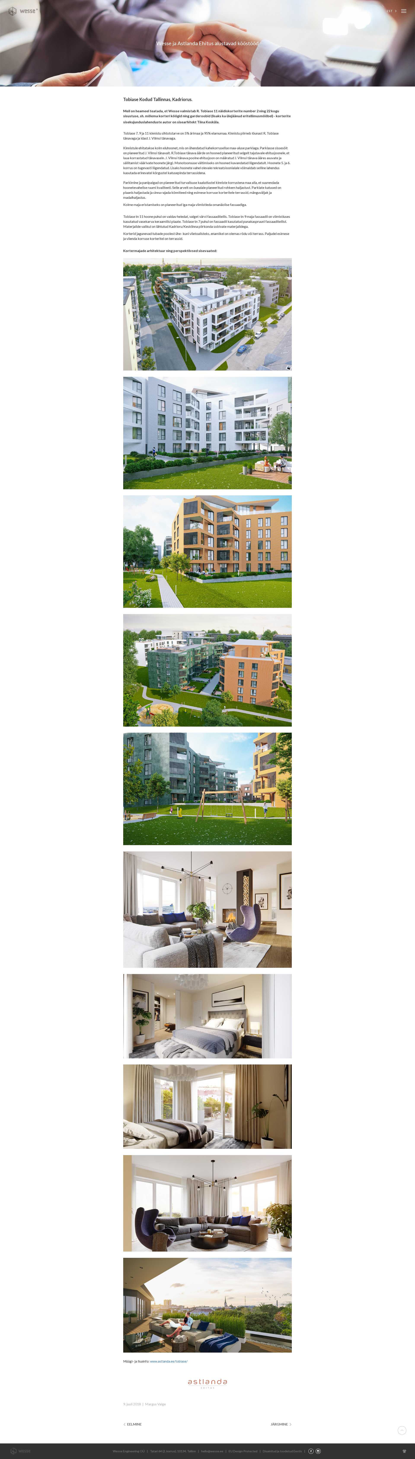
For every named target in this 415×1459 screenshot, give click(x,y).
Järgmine (280, 1424)
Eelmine (134, 1424)
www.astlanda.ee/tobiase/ (169, 1361)
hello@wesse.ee (212, 1451)
